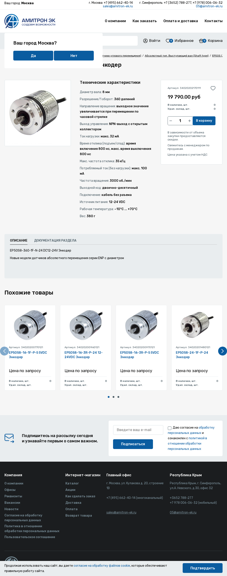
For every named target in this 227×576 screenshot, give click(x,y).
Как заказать (145, 21)
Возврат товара (78, 515)
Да (33, 56)
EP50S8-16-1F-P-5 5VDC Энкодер (28, 355)
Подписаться (133, 444)
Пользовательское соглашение (29, 537)
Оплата (71, 509)
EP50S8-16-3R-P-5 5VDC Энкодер (139, 355)
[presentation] (4, 351)
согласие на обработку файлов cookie (102, 566)
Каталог (72, 483)
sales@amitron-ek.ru (118, 6)
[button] (109, 397)
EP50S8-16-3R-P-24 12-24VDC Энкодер (84, 355)
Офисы (10, 490)
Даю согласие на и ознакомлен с (191, 438)
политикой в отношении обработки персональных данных (187, 443)
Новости (11, 509)
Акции (70, 490)
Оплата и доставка (180, 21)
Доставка (73, 503)
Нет (73, 56)
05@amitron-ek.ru (209, 6)
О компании (115, 21)
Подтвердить (202, 568)
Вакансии (12, 503)
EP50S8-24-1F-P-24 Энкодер (192, 355)
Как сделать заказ (80, 496)
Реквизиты (13, 496)
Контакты (214, 21)
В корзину (204, 121)
